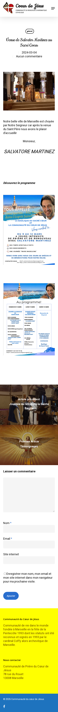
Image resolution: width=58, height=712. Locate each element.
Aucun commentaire (29, 56)
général (29, 31)
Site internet (11, 554)
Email (7, 538)
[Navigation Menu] (53, 8)
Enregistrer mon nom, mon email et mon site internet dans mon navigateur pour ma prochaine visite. (28, 577)
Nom (7, 523)
